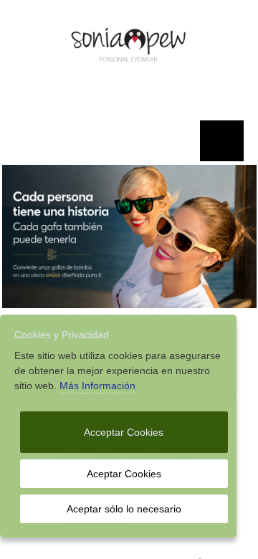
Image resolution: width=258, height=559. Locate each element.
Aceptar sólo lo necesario (124, 509)
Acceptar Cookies (123, 432)
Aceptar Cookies (124, 473)
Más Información (97, 385)
